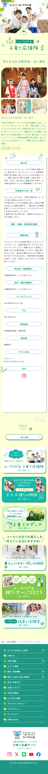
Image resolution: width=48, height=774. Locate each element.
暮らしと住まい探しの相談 (18, 677)
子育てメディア (13, 687)
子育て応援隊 (12, 693)
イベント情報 (12, 666)
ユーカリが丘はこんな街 (17, 650)
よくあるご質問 (13, 698)
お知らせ (11, 655)
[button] (3, 82)
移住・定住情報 (13, 671)
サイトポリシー (13, 709)
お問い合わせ (12, 719)
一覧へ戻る (24, 437)
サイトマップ (12, 714)
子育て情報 (11, 661)
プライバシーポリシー (16, 703)
